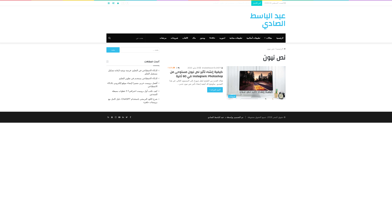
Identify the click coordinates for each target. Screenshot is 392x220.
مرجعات (163, 38)
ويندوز (202, 38)
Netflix (212, 38)
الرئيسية (279, 38)
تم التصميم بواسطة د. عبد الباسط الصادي (225, 117)
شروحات (174, 38)
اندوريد (222, 38)
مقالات (269, 38)
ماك (194, 38)
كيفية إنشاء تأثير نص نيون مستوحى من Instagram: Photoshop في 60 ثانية (196, 74)
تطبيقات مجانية (236, 38)
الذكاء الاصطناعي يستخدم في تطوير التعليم (138, 78)
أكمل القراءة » (215, 90)
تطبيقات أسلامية (253, 38)
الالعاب (185, 38)
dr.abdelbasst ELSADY (211, 68)
